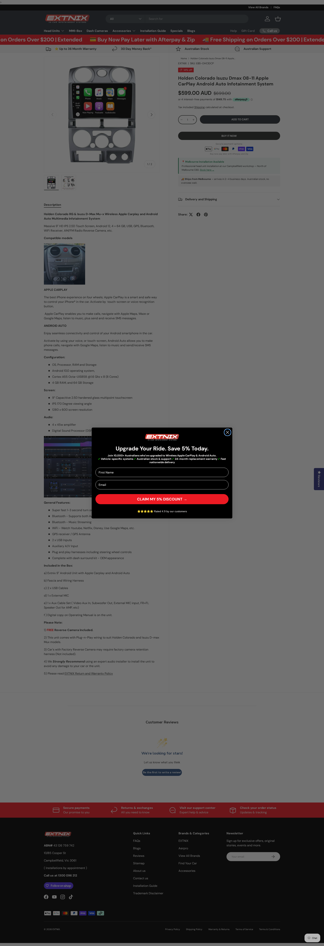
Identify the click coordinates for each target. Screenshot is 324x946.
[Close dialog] (227, 432)
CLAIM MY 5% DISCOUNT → (162, 499)
